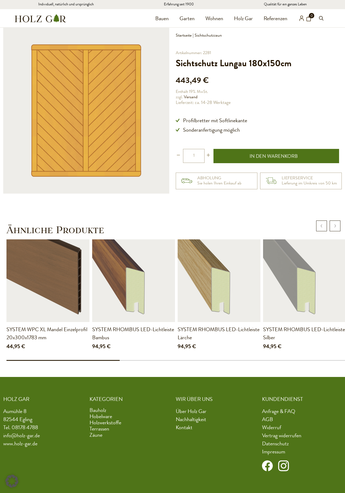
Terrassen (99, 429)
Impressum (273, 452)
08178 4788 (25, 428)
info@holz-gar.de (21, 436)
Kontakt (184, 428)
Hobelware (100, 417)
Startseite (184, 36)
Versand (191, 97)
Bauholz (97, 411)
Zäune (95, 435)
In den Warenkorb (274, 156)
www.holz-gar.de (20, 444)
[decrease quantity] (178, 156)
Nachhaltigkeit (191, 420)
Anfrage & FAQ (278, 412)
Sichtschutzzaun (208, 36)
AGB (267, 420)
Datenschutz (275, 444)
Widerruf (271, 428)
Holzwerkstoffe (105, 423)
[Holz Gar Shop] (40, 18)
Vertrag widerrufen (281, 436)
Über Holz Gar (191, 412)
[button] (12, 481)
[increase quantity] (208, 156)
